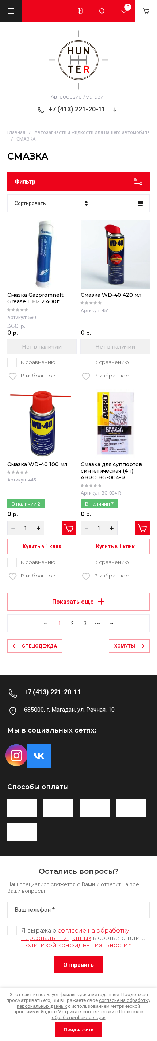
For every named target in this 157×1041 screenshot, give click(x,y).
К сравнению (37, 362)
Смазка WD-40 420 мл (111, 295)
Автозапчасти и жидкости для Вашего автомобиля (92, 132)
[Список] (140, 203)
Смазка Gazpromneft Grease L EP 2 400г (35, 298)
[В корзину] (69, 528)
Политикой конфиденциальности (74, 945)
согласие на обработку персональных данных (75, 934)
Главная (16, 132)
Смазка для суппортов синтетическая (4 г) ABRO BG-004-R (111, 471)
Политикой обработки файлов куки (98, 1014)
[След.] (109, 623)
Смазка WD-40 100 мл (37, 464)
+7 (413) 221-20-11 (77, 109)
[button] (11, 11)
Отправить (78, 964)
